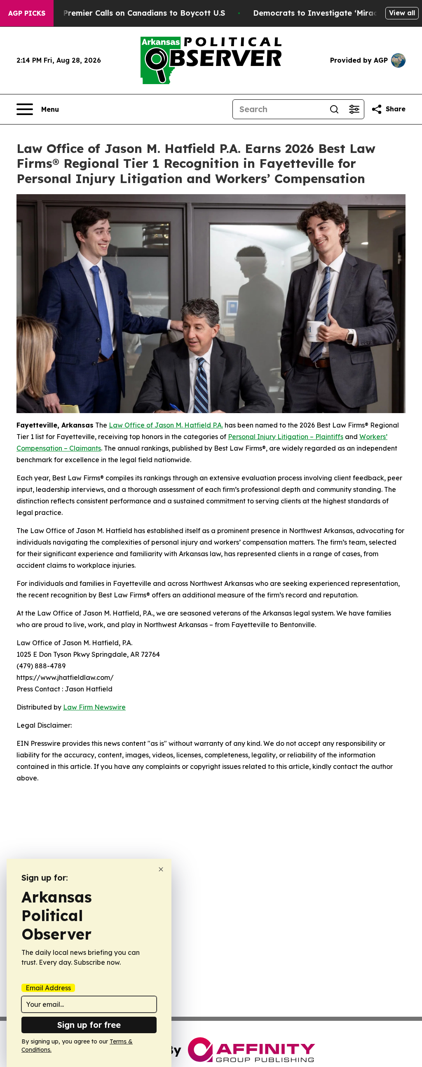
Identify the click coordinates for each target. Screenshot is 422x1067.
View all (402, 13)
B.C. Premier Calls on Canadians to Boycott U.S (136, 13)
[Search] (334, 109)
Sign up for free (89, 1025)
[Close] (161, 869)
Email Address (48, 988)
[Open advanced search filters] (354, 109)
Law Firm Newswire (94, 707)
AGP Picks (26, 13)
